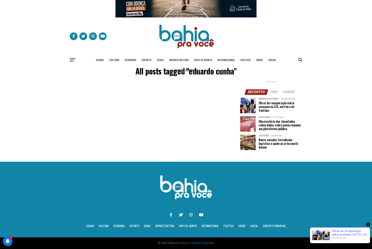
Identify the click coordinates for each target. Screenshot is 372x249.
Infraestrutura (179, 60)
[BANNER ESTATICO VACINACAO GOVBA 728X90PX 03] (186, 16)
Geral (160, 60)
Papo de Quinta (203, 60)
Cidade (100, 60)
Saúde (259, 60)
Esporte (147, 60)
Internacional (226, 60)
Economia (130, 60)
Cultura (114, 60)
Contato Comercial (186, 70)
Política (245, 60)
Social (272, 60)
